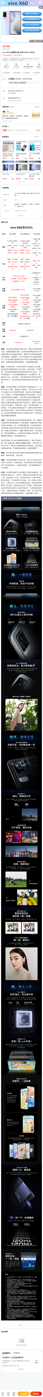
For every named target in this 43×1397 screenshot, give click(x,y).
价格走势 (7, 73)
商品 (14, 2)
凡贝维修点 (6, 1353)
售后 (28, 2)
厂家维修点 (16, 1353)
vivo (15, 200)
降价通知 (17, 73)
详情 (24, 2)
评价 (19, 2)
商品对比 (27, 73)
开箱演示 (37, 73)
